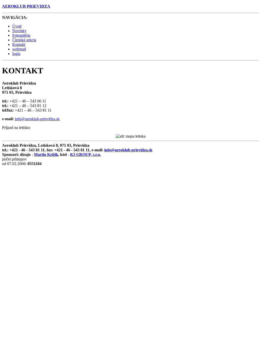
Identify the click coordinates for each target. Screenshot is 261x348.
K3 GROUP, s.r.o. (85, 154)
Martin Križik (46, 154)
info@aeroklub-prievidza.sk (37, 119)
